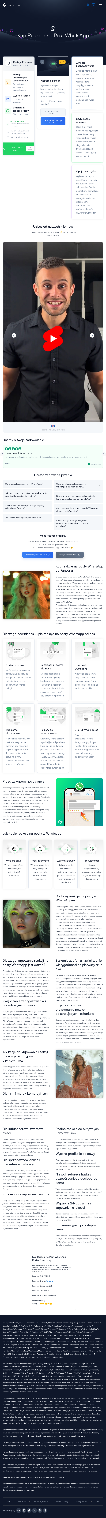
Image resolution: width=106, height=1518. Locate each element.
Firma (98, 1501)
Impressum (22, 1501)
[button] (62, 62)
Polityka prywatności (41, 1501)
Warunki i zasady (62, 1501)
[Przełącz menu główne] (100, 5)
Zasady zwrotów (81, 1501)
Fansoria (14, 5)
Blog (8, 1501)
